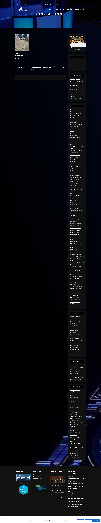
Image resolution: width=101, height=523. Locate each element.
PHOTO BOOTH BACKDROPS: (76, 225)
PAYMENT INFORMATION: (75, 223)
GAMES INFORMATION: (75, 173)
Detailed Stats (77, 49)
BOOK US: (62, 9)
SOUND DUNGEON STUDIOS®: (77, 256)
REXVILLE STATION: (74, 424)
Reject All (88, 520)
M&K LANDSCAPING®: (75, 198)
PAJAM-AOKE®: (73, 221)
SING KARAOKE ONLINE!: (75, 437)
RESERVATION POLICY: (75, 252)
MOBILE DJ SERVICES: (74, 89)
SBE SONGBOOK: (73, 435)
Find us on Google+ (36, 4)
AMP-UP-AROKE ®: (74, 117)
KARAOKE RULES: (74, 183)
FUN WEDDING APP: (74, 397)
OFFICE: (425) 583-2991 (75, 79)
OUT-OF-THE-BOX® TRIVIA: (76, 219)
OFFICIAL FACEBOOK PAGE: (76, 210)
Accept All (96, 520)
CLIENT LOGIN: (69, 9)
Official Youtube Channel (57, 485)
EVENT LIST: (72, 161)
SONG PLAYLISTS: (74, 96)
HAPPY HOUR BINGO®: (75, 175)
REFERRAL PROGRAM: (75, 347)
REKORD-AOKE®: (74, 249)
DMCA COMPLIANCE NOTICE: (76, 150)
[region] (50, 519)
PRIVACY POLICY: (73, 237)
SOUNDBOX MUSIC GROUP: (76, 451)
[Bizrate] (72, 511)
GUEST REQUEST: (74, 325)
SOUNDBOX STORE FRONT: (76, 286)
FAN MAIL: (72, 168)
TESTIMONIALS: (73, 293)
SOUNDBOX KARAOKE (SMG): (76, 276)
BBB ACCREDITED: (74, 85)
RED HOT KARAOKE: (74, 241)
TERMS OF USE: (73, 290)
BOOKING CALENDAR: (75, 133)
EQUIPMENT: (73, 159)
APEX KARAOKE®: (74, 120)
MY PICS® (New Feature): (75, 338)
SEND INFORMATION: (74, 351)
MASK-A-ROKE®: (74, 200)
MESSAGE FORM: (73, 328)
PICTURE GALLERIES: (74, 234)
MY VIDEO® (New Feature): (76, 340)
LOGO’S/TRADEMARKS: (75, 195)
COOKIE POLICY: (73, 144)
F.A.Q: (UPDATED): (74, 166)
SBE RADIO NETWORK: (75, 432)
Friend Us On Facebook (56, 4)
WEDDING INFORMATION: (76, 98)
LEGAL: (71, 193)
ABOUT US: (55, 9)
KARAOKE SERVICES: (74, 87)
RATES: (71, 239)
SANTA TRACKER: (74, 426)
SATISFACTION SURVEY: (75, 349)
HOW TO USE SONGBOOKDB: (76, 403)
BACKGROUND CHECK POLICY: (77, 124)
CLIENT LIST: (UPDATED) (75, 137)
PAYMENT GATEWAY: (74, 343)
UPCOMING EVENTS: (74, 295)
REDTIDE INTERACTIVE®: (75, 243)
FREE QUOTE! (73, 170)
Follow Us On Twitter (45, 4)
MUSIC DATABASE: (74, 330)
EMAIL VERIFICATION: (75, 155)
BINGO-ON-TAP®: (74, 128)
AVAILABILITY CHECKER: (75, 316)
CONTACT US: (78, 9)
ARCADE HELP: (73, 122)
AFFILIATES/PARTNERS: (75, 115)
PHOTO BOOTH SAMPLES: (75, 91)
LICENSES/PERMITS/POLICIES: (77, 410)
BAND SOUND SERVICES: (75, 126)
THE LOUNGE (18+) (74, 453)
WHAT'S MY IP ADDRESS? (75, 457)
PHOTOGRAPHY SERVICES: (76, 232)
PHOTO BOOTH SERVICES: (76, 94)
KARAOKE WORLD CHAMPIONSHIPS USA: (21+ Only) (76, 189)
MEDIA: (71, 202)
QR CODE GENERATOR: (75, 414)
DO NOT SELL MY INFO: (75, 152)
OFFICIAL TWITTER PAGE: (75, 213)
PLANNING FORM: (74, 345)
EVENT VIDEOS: (73, 164)
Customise (81, 520)
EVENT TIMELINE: (74, 323)
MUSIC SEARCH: (73, 332)
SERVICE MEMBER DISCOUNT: (76, 254)
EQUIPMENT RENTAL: (74, 157)
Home (49, 9)
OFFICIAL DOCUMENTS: (75, 412)
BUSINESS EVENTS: (74, 135)
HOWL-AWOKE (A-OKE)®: (75, 177)
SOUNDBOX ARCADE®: (75, 274)
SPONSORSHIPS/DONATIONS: (76, 288)
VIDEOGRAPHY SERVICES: (75, 297)
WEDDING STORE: (74, 306)
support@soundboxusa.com (77, 483)
